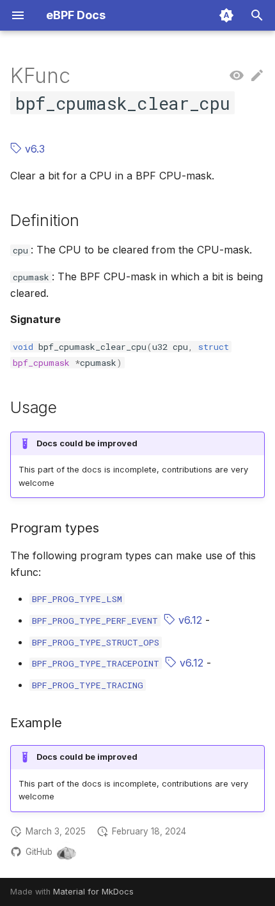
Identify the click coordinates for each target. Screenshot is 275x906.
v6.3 (33, 148)
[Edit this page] (257, 76)
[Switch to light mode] (226, 15)
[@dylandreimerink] (66, 852)
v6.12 (188, 620)
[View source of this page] (236, 76)
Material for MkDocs (93, 891)
